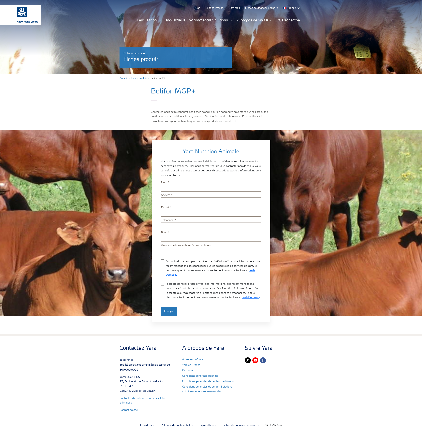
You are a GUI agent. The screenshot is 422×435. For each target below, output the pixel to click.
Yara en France (191, 365)
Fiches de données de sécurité (241, 425)
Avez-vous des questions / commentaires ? (187, 245)
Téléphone (167, 220)
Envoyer (169, 311)
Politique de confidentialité (177, 425)
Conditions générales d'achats (200, 376)
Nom (164, 182)
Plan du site (147, 425)
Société (165, 195)
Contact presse (129, 410)
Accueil (123, 78)
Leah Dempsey (251, 297)
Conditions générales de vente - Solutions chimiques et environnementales (207, 389)
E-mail (165, 207)
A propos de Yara (192, 359)
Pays (164, 232)
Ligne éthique (208, 425)
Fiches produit (139, 78)
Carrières (187, 370)
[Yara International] (19, 15)
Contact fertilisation (132, 398)
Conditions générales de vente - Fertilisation (208, 381)
